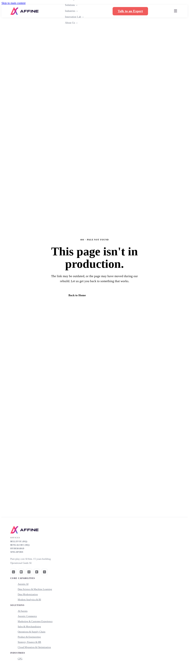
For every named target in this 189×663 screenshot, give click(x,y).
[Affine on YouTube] (37, 572)
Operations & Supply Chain (31, 631)
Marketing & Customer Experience (35, 621)
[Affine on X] (44, 572)
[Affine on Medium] (21, 572)
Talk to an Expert (130, 11)
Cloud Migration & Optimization (34, 647)
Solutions (70, 5)
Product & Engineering (29, 636)
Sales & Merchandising (29, 626)
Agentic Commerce (27, 616)
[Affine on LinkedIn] (13, 572)
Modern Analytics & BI (29, 599)
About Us (70, 22)
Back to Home (77, 295)
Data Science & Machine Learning (35, 589)
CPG (20, 658)
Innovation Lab (73, 17)
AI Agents (23, 611)
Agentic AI (23, 584)
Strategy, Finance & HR (29, 642)
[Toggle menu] (175, 11)
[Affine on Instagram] (29, 572)
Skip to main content (13, 3)
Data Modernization (28, 594)
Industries (70, 11)
